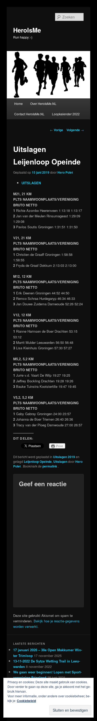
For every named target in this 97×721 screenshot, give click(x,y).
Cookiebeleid (26, 700)
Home (18, 103)
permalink (50, 466)
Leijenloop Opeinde (38, 461)
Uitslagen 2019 (64, 456)
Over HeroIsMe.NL (43, 103)
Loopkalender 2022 (66, 114)
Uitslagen (60, 461)
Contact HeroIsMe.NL (29, 114)
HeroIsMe (27, 30)
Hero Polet (65, 172)
